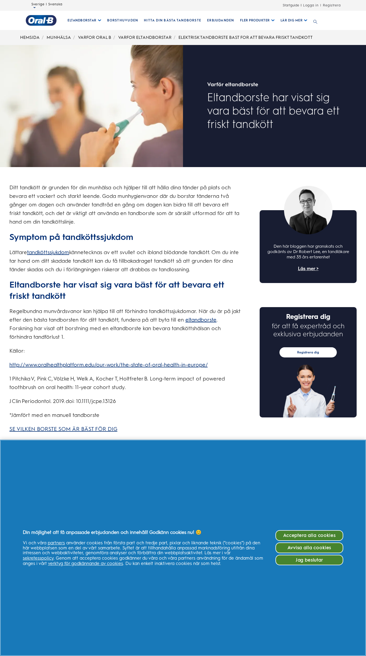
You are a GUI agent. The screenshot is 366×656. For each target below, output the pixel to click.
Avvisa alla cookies (309, 547)
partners (56, 542)
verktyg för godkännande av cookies (85, 563)
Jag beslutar (309, 560)
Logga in (310, 5)
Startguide (291, 5)
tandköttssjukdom (48, 252)
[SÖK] (315, 20)
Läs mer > (308, 269)
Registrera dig (308, 352)
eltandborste (200, 319)
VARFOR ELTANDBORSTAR (144, 37)
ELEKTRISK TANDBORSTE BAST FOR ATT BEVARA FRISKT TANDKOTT (245, 37)
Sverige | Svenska (46, 4)
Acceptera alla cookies (309, 535)
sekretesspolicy (38, 558)
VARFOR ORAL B (94, 37)
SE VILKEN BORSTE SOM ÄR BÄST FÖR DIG (63, 429)
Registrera (332, 5)
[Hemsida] (41, 20)
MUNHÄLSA (59, 37)
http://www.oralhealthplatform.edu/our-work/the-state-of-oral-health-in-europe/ (108, 364)
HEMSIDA (30, 37)
